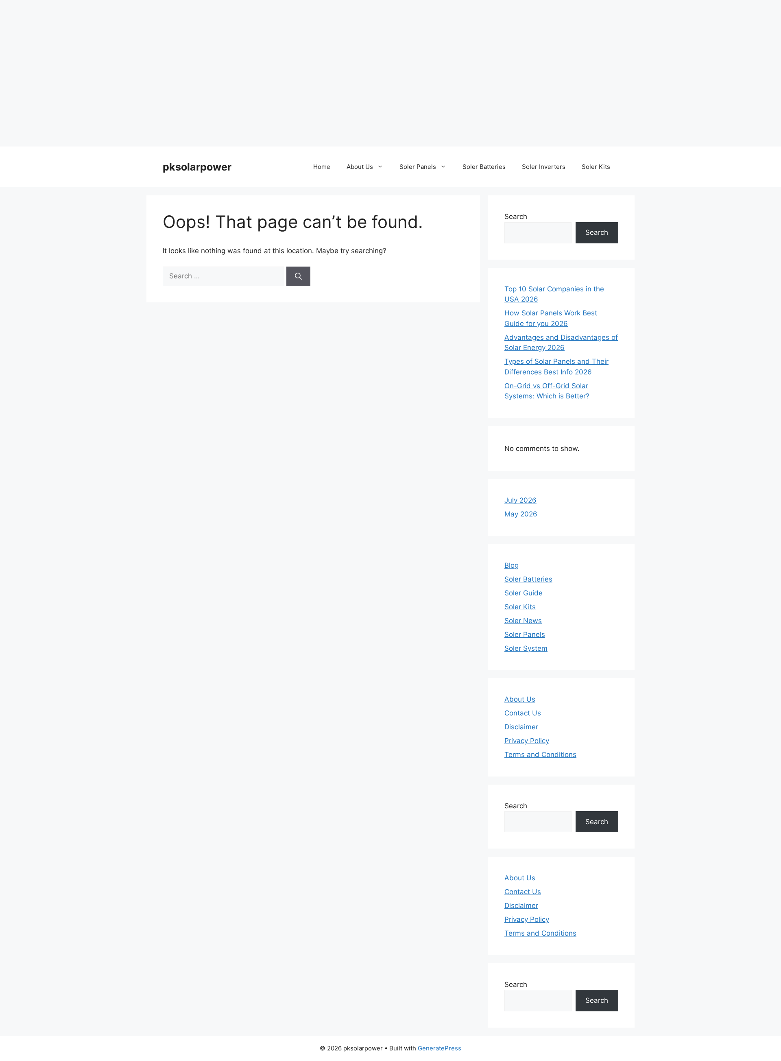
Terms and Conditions (540, 754)
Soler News (523, 621)
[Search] (298, 276)
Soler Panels (417, 167)
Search (515, 216)
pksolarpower (197, 167)
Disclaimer (521, 727)
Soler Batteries (484, 167)
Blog (511, 565)
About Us (360, 167)
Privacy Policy (526, 741)
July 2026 (520, 500)
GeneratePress (439, 1048)
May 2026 (520, 514)
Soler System (526, 648)
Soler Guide (523, 593)
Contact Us (522, 713)
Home (321, 167)
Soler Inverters (543, 167)
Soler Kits (596, 167)
